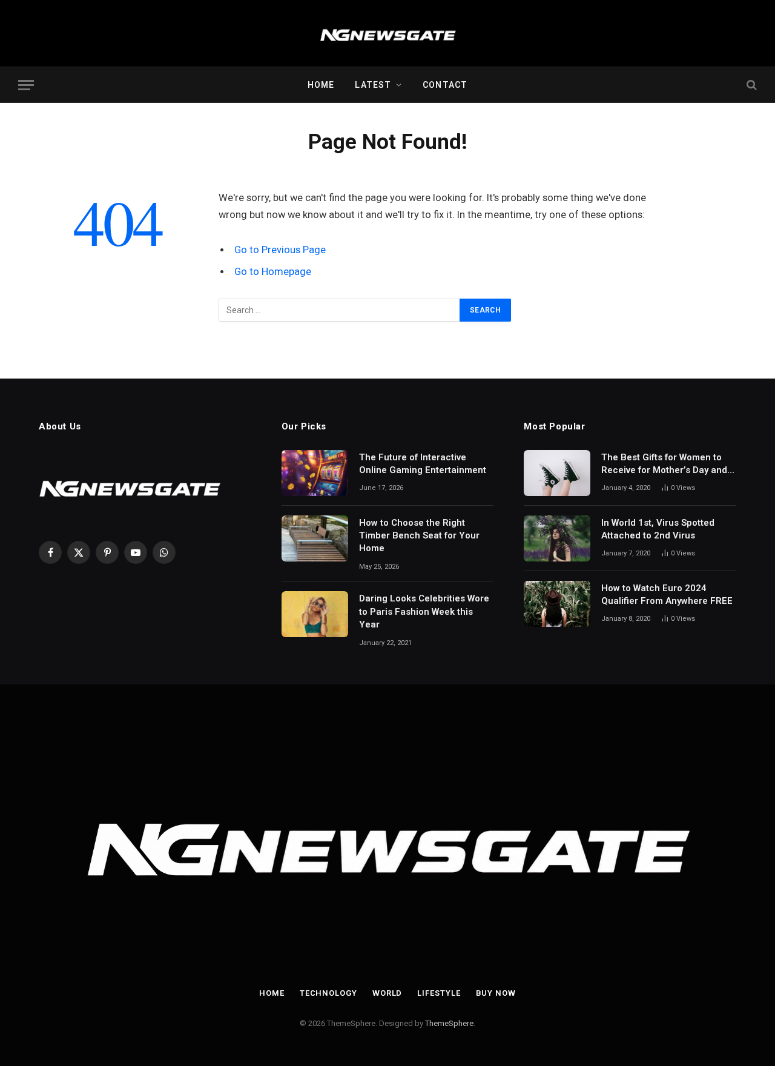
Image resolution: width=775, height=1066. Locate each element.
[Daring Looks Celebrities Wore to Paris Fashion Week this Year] (315, 614)
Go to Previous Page (280, 250)
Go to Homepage (272, 271)
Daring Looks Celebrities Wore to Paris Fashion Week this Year (424, 611)
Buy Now (496, 993)
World (387, 993)
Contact (445, 85)
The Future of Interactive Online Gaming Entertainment (422, 463)
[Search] (750, 85)
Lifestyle (438, 993)
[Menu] (26, 85)
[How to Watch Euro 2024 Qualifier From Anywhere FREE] (557, 604)
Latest (373, 85)
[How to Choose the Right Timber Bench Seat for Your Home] (315, 538)
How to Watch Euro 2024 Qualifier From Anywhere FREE (667, 594)
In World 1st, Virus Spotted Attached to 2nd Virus (657, 529)
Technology (328, 993)
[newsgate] (388, 33)
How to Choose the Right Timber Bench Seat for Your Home (419, 535)
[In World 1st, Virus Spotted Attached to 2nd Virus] (557, 538)
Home (321, 85)
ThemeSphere (449, 1023)
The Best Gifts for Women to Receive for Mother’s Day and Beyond (664, 464)
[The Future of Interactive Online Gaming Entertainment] (315, 473)
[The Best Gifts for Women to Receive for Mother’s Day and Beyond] (557, 473)
